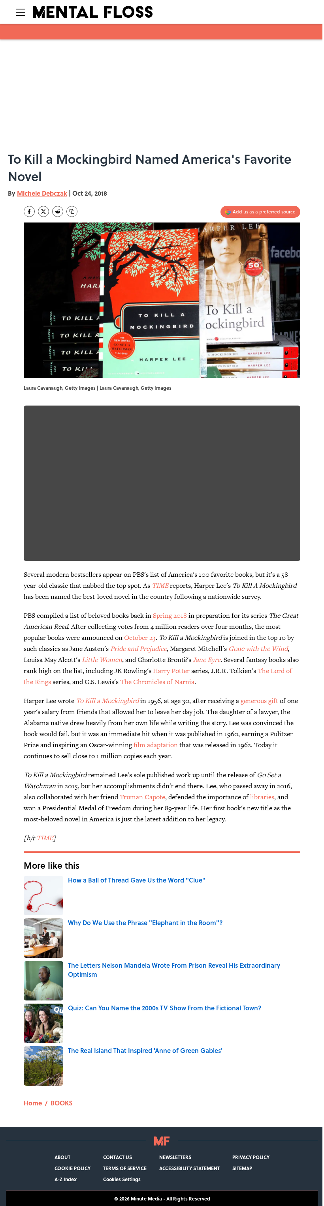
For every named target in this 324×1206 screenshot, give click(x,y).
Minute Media (146, 1198)
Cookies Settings (122, 1179)
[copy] (71, 211)
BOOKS (62, 1102)
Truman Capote (142, 797)
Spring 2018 (170, 615)
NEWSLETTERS (175, 1157)
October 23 (140, 637)
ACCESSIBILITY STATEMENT (189, 1168)
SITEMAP (242, 1168)
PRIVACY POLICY (250, 1157)
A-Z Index (66, 1179)
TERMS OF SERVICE (125, 1168)
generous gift (259, 700)
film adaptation (156, 745)
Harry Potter (171, 670)
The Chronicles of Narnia (157, 681)
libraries (262, 797)
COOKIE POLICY (72, 1168)
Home (33, 1102)
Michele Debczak (42, 193)
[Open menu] (20, 12)
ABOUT (62, 1157)
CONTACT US (117, 1157)
